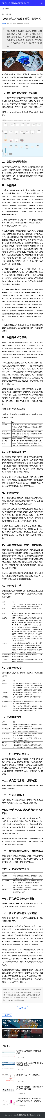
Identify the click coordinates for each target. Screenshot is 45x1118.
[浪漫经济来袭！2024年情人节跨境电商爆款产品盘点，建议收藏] (8, 1101)
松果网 (4, 23)
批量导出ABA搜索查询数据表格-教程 (29, 1052)
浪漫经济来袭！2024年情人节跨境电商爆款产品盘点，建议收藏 (29, 1100)
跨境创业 (26, 23)
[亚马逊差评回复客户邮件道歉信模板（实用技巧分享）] (8, 1090)
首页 (3, 14)
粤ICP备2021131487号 (33, 1115)
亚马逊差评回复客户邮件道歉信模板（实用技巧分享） (29, 1088)
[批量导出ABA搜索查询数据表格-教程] (8, 1054)
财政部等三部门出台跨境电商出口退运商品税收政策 (29, 1064)
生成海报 (8, 1015)
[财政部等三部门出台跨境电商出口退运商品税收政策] (8, 1066)
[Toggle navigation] (42, 9)
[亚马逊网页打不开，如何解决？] (8, 1078)
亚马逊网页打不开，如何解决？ (28, 1075)
